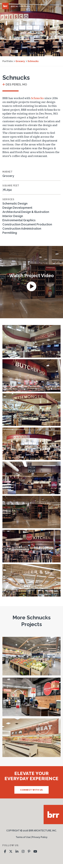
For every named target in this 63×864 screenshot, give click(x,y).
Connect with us (31, 790)
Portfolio (7, 61)
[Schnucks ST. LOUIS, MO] (31, 697)
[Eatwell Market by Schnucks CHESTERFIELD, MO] (31, 656)
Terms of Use (23, 837)
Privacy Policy (39, 837)
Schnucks (33, 61)
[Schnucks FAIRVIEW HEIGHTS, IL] (31, 737)
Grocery (20, 61)
